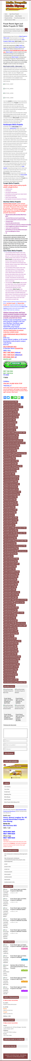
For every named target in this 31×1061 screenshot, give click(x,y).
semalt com (6, 869)
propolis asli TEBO (19, 602)
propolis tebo (7, 625)
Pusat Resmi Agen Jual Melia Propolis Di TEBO (13, 24)
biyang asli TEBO (8, 455)
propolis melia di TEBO (9, 623)
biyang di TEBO (17, 455)
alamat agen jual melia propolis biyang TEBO (14, 443)
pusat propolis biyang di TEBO (11, 633)
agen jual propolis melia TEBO (11, 417)
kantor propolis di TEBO (9, 540)
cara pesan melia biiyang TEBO (11, 476)
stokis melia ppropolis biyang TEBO (12, 641)
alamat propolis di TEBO (9, 453)
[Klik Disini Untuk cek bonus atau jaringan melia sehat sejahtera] (16, 771)
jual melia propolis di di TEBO (11, 520)
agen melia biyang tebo (9, 425)
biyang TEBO (19, 466)
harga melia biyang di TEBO (10, 502)
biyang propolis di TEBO (9, 458)
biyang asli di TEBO (21, 453)
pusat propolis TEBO (9, 636)
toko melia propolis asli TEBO (11, 679)
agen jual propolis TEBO (9, 419)
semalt (5, 864)
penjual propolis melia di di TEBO (11, 592)
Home (6, 14)
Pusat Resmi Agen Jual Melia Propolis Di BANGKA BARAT (8, 717)
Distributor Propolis (9, 16)
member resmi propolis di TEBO (11, 571)
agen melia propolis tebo (9, 430)
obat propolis (7, 879)
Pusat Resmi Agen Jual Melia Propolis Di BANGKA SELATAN (20, 717)
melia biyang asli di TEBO (10, 543)
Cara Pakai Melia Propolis (12, 251)
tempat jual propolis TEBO (10, 672)
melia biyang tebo (23, 551)
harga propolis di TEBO (9, 507)
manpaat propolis (8, 871)
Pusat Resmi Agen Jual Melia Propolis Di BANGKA (20, 701)
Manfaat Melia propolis (9, 203)
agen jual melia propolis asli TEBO (12, 404)
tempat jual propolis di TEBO (10, 669)
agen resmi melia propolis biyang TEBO (13, 440)
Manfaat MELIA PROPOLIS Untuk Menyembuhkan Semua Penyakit (18, 966)
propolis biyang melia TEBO (10, 610)
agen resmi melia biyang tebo (11, 437)
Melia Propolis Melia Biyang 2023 (11, 802)
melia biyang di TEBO (21, 545)
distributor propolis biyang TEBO (11, 494)
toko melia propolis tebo (9, 682)
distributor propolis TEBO (10, 499)
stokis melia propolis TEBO (10, 646)
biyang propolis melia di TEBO (11, 461)
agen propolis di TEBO (9, 432)
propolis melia (7, 866)
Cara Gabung (7, 786)
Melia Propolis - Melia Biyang (19, 1055)
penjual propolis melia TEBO (10, 597)
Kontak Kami (7, 791)
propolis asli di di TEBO (21, 600)
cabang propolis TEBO (9, 473)
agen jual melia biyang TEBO (10, 401)
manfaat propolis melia (9, 882)
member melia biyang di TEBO (11, 558)
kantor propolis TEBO (22, 540)
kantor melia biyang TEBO (10, 538)
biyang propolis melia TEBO (10, 463)
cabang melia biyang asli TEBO (11, 468)
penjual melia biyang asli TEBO (11, 574)
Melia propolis (16, 117)
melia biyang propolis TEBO (10, 551)
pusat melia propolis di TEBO (11, 630)
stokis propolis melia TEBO (10, 654)
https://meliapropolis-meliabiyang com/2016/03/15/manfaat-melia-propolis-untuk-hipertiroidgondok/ (14, 860)
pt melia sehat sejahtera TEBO (19, 625)
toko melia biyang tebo (9, 677)
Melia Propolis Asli (19, 47)
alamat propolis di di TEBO (10, 450)
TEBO (17, 45)
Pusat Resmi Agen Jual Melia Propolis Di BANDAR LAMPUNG (19, 945)
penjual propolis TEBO (9, 600)
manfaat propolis (8, 877)
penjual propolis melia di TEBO (11, 594)
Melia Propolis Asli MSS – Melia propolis (12, 66)
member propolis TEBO (9, 569)
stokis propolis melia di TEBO (11, 651)
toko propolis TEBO (21, 682)
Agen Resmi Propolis (14, 14)
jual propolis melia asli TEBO (10, 530)
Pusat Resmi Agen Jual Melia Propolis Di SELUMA (18, 987)
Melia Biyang (7, 797)
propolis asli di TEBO (9, 602)
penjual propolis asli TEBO (10, 587)
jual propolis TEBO (21, 533)
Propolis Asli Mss (8, 18)
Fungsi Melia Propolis (11, 183)
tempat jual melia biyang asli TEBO (12, 656)
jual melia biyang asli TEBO (10, 509)
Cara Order (6, 789)
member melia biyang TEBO (10, 561)
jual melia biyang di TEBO (10, 512)
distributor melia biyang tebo (10, 486)
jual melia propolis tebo (9, 525)
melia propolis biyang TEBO (10, 553)
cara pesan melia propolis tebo (11, 479)
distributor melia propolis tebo (11, 489)
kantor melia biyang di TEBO (10, 535)
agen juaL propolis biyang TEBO (11, 414)
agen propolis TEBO (20, 432)
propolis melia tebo (20, 623)
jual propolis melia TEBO (9, 533)
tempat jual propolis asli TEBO (11, 666)
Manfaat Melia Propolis (12, 202)
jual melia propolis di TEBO (10, 522)
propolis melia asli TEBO (9, 618)
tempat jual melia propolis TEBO (11, 664)
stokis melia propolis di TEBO (11, 643)
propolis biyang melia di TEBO (11, 607)
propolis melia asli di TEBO (10, 615)
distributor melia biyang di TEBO (11, 484)
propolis (17, 77)
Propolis (18, 72)
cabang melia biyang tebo (10, 471)
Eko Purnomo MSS (11, 29)
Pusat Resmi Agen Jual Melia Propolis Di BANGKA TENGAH (18, 930)
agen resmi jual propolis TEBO (11, 435)
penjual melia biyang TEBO (10, 579)
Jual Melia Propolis (10, 303)
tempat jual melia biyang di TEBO (11, 659)
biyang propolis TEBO (9, 466)
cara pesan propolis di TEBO (10, 481)
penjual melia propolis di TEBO (11, 582)
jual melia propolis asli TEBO (10, 517)
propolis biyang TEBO (9, 612)
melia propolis (15, 126)
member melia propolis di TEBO (11, 563)
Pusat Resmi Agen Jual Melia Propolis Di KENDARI (18, 956)
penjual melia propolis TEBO (10, 584)
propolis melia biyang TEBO (10, 620)
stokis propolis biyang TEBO (10, 648)
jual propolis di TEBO (21, 527)
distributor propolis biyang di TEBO (12, 491)
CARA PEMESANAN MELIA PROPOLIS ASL (15, 335)
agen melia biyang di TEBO (10, 422)
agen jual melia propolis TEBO (11, 409)
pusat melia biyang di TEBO (10, 628)
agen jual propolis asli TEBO (10, 412)
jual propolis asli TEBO (9, 527)
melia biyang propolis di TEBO (11, 548)
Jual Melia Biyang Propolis (18, 1056)
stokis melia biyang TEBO (10, 638)
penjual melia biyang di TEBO (11, 576)
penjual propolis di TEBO (9, 589)
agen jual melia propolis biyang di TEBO (13, 407)
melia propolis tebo (8, 556)
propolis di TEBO (20, 612)
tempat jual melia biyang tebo (11, 661)
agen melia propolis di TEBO (10, 427)
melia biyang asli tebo (9, 545)
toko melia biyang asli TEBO (10, 674)
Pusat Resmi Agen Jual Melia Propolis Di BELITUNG (8, 701)
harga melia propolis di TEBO (11, 504)
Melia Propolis (18, 16)
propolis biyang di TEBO (9, 605)
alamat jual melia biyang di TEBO (11, 445)
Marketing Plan (7, 794)
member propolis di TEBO (10, 566)
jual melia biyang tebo (9, 515)
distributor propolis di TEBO (10, 497)
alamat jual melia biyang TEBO (11, 448)
